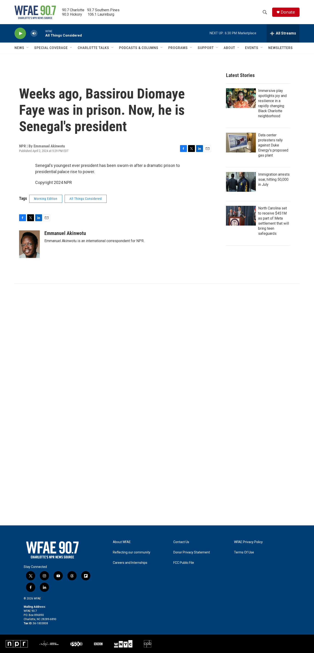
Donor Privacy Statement (191, 552)
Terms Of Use (244, 552)
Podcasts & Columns (138, 48)
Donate (288, 12)
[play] (20, 33)
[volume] (34, 33)
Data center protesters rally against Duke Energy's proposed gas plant (273, 145)
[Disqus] (157, 345)
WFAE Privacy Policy (248, 542)
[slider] (41, 33)
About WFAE (122, 542)
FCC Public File (183, 562)
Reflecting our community (131, 552)
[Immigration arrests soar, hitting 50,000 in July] (241, 182)
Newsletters (280, 48)
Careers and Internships (130, 562)
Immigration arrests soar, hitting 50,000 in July (274, 179)
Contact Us (181, 542)
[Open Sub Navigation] (28, 48)
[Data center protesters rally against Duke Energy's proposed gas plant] (241, 142)
